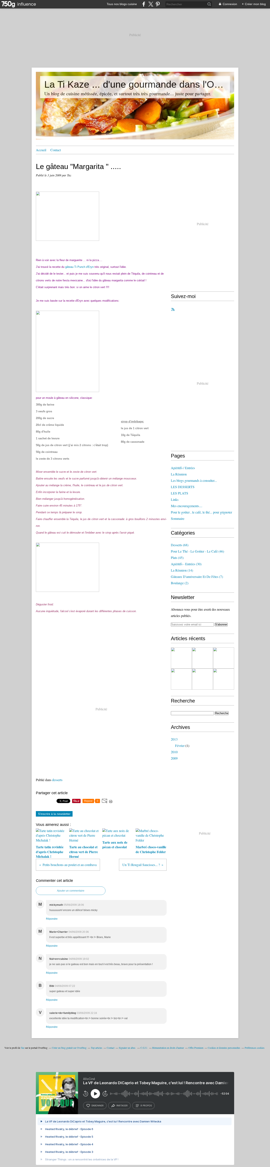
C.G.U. (144, 1047)
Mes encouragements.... (186, 506)
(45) (177, 557)
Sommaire (177, 518)
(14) (182, 570)
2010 (174, 752)
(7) (197, 576)
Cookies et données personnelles (224, 1047)
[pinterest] (157, 4)
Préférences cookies (255, 1047)
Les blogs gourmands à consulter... (194, 480)
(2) (179, 583)
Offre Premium (195, 1047)
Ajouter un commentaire (70, 890)
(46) (197, 551)
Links (174, 499)
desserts (57, 780)
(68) (179, 545)
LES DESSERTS (182, 487)
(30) (186, 564)
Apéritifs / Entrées (183, 468)
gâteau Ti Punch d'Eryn (79, 266)
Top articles (96, 1047)
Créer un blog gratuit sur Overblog (69, 1047)
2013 (174, 739)
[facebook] (143, 4)
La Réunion (179, 474)
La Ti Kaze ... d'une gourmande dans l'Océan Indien (135, 84)
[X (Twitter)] (150, 4)
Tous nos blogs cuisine (122, 4)
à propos (146, 1105)
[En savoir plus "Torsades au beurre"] (202, 679)
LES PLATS (179, 493)
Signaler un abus (127, 1047)
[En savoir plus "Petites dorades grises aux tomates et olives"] (181, 679)
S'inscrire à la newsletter (54, 814)
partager (122, 1105)
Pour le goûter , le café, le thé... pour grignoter (201, 512)
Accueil (41, 150)
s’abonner (97, 1105)
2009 (174, 758)
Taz (22, 1047)
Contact (55, 150)
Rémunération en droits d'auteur (168, 1047)
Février (180, 745)
